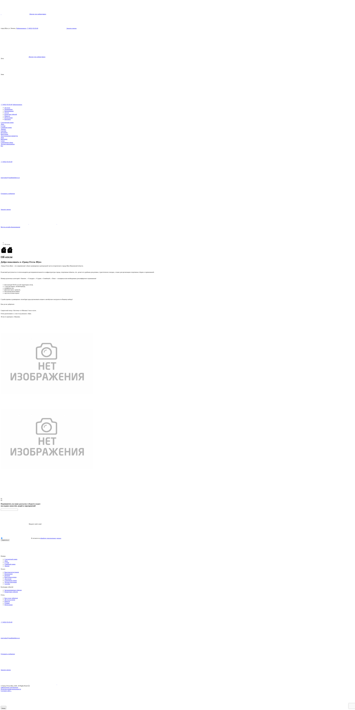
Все (2, 146)
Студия (3, 126)
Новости (7, 116)
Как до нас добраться (11, 598)
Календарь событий (10, 114)
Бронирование (9, 111)
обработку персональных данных (50, 538)
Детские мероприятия (8, 144)
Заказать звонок (6, 209)
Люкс (2, 124)
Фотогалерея (8, 118)
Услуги (6, 113)
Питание (7, 575)
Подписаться (5, 540)
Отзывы (7, 603)
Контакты (7, 119)
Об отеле (7, 108)
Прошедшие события (11, 592)
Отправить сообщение (8, 193)
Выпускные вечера (10, 577)
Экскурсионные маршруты (9, 136)
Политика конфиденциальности (11, 689)
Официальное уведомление (9, 687)
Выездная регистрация (11, 572)
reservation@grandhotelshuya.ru (10, 177)
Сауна (3, 141)
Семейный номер (6, 127)
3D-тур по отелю (9, 600)
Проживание (8, 109)
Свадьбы (3, 131)
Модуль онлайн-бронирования (10, 227)
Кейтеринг (4, 139)
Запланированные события (13, 590)
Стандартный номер (7, 122)
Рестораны (4, 132)
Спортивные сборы (7, 142)
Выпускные (4, 134)
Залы (2, 137)
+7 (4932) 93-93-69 (32, 28)
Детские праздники (10, 582)
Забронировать (21, 28)
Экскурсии (7, 579)
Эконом (3, 129)
